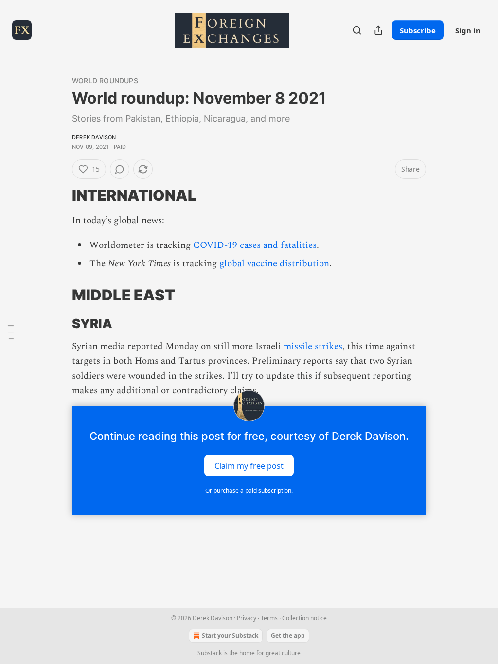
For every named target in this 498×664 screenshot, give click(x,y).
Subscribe (418, 30)
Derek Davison (94, 137)
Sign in (467, 30)
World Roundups (105, 80)
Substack (209, 653)
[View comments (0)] (119, 169)
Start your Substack (230, 635)
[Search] (357, 30)
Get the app (288, 635)
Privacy (246, 618)
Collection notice (304, 618)
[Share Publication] (378, 30)
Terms (269, 618)
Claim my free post (249, 465)
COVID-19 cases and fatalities (255, 245)
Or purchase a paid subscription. (249, 491)
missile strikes (313, 346)
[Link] (58, 195)
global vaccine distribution (274, 264)
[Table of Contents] (11, 332)
